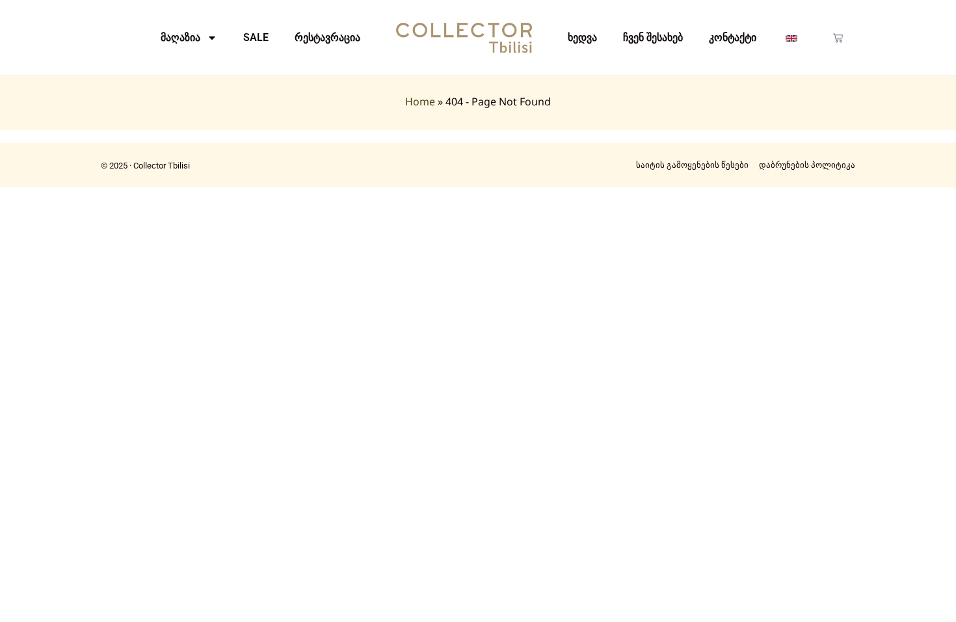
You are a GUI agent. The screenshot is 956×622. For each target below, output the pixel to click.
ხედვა (582, 37)
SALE (256, 37)
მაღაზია (180, 37)
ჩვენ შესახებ (653, 37)
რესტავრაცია (327, 37)
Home (420, 101)
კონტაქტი (732, 37)
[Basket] (838, 38)
